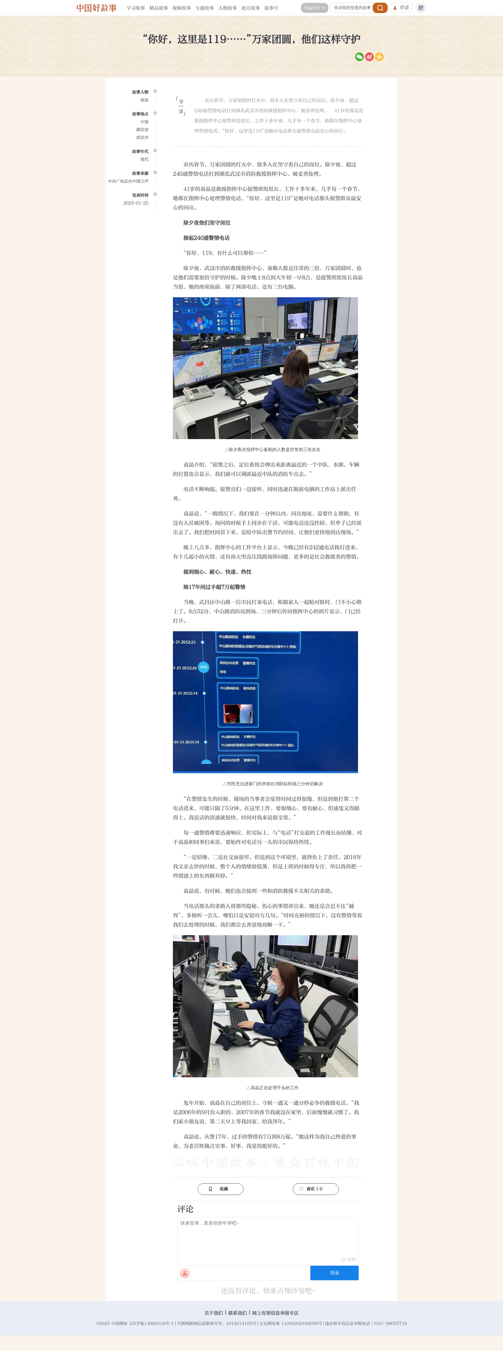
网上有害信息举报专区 (275, 1313)
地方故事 (250, 8)
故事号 (271, 8)
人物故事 (227, 8)
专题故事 (204, 8)
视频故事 (181, 8)
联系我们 (237, 1313)
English (312, 7)
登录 (404, 7)
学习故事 (135, 8)
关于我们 (213, 1313)
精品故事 (158, 8)
